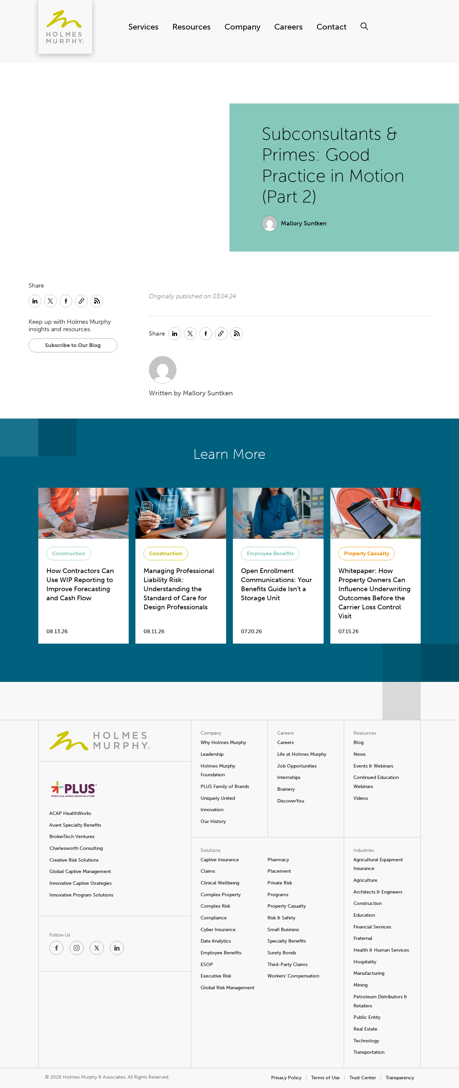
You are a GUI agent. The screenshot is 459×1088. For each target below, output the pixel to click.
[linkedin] (117, 948)
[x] (97, 948)
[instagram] (77, 948)
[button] (73, 345)
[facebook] (56, 948)
